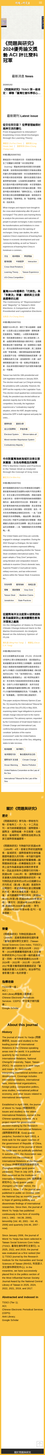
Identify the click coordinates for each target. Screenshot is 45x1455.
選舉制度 (8, 424)
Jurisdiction (9, 600)
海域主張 (32, 585)
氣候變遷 (8, 749)
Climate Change (29, 760)
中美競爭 (20, 262)
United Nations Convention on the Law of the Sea (21, 771)
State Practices (24, 600)
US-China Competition (14, 277)
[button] (41, 22)
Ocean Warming (11, 765)
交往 (6, 256)
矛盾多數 (24, 429)
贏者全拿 (20, 424)
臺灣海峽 (20, 585)
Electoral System (11, 434)
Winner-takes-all (30, 434)
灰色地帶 (8, 585)
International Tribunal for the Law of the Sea (20, 779)
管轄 (6, 590)
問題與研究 (22, 3)
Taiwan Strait (9, 595)
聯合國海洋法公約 (27, 754)
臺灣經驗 (8, 262)
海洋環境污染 (10, 754)
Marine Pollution (29, 765)
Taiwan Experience (30, 272)
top (40, 1444)
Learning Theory (11, 272)
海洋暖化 (20, 749)
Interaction (32, 262)
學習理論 (28, 256)
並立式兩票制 (10, 429)
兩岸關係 (16, 256)
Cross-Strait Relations (13, 267)
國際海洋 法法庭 (11, 760)
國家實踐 (16, 590)
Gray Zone (28, 590)
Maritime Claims (26, 595)
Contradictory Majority (13, 445)
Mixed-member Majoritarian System (19, 440)
